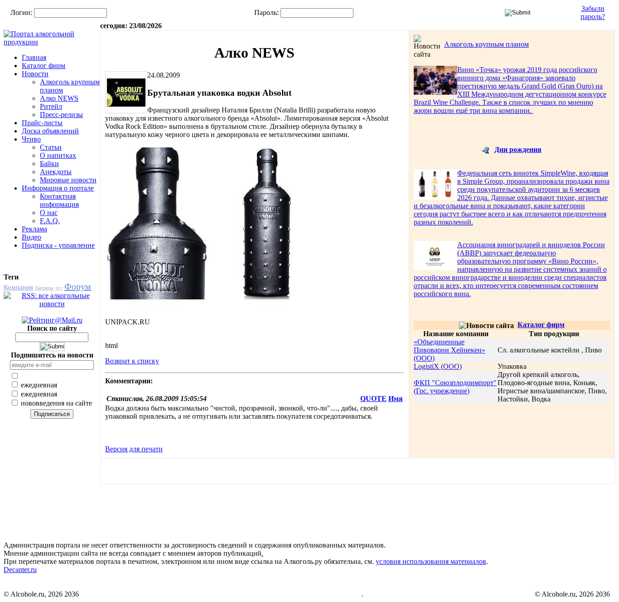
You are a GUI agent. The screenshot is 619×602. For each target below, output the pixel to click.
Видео (31, 237)
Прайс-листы (42, 123)
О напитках (58, 155)
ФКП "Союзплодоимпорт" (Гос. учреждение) (455, 387)
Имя (395, 398)
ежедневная (38, 385)
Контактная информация (59, 200)
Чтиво (31, 139)
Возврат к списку (132, 361)
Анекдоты (56, 172)
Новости (35, 74)
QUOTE (373, 398)
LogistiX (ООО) (438, 366)
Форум (77, 286)
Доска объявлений (50, 131)
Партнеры (44, 287)
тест (59, 287)
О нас (49, 212)
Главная (34, 57)
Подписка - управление (58, 245)
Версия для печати (134, 449)
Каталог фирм (43, 65)
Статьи (51, 147)
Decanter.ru (20, 569)
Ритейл (51, 106)
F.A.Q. (50, 221)
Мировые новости (68, 180)
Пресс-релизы (61, 114)
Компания (18, 287)
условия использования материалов (431, 561)
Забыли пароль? (592, 12)
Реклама (34, 229)
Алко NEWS (59, 98)
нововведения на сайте (55, 403)
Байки (49, 163)
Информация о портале (58, 188)
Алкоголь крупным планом (486, 44)
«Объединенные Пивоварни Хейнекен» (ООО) (449, 350)
